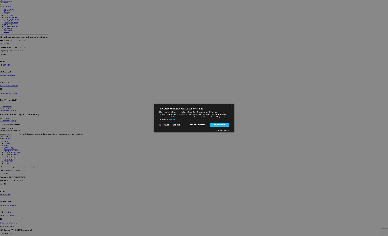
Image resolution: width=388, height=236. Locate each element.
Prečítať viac (171, 119)
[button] (170, 125)
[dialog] (194, 118)
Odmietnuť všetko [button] (197, 125)
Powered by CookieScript (221, 130)
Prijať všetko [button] (219, 125)
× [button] (231, 106)
